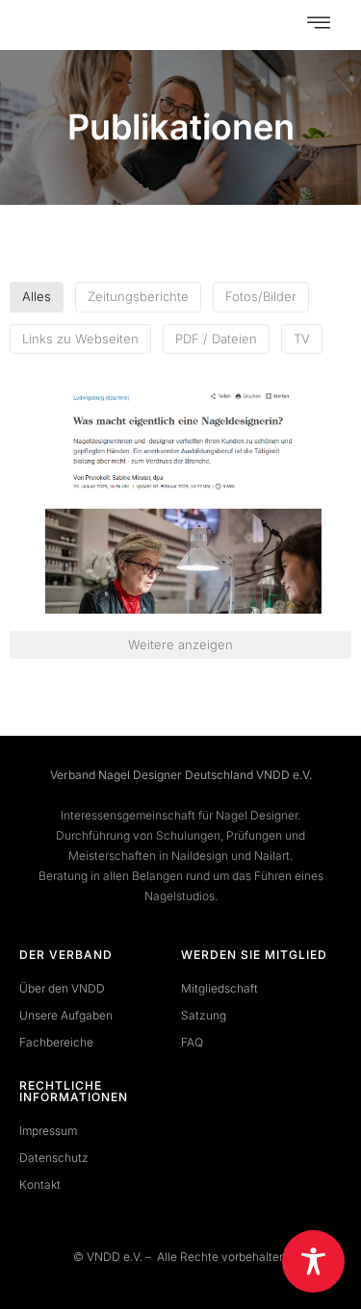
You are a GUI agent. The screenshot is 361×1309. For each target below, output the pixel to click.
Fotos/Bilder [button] (261, 296)
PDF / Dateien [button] (216, 338)
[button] (180, 500)
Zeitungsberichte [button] (138, 296)
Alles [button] (36, 296)
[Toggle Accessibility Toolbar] (313, 1261)
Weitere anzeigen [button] (180, 644)
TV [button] (302, 338)
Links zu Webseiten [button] (80, 338)
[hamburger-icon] (319, 25)
